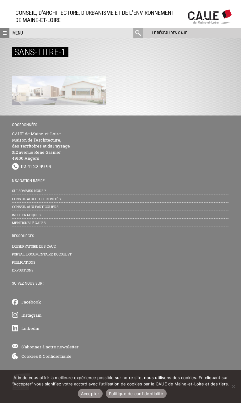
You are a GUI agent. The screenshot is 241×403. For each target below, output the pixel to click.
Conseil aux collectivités (36, 198)
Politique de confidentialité (136, 393)
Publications (23, 262)
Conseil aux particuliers (35, 206)
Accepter (90, 393)
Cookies (29, 356)
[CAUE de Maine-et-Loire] (210, 22)
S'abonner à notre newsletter (50, 347)
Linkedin (30, 328)
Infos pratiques (26, 214)
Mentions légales (29, 222)
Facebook (31, 302)
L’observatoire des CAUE (34, 246)
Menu (18, 32)
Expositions (22, 270)
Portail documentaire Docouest (42, 254)
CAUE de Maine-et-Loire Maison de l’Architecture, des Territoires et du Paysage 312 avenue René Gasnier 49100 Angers (41, 146)
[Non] (233, 386)
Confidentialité (57, 356)
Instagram (31, 315)
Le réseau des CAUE (169, 32)
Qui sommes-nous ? (29, 190)
